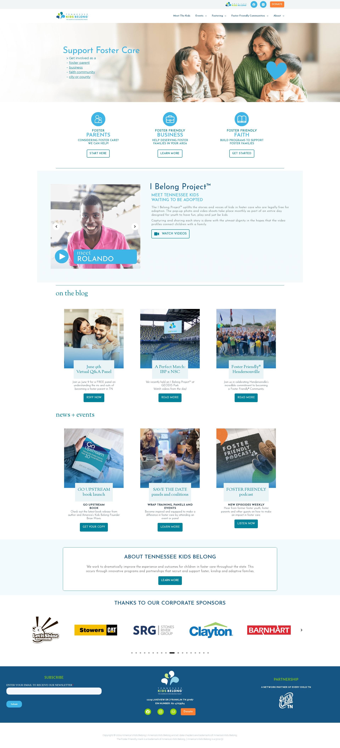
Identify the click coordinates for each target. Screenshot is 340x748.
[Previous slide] (56, 226)
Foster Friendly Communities (248, 16)
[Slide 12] (182, 653)
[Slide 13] (187, 653)
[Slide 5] (149, 653)
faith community (82, 72)
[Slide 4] (145, 653)
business (76, 67)
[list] (96, 226)
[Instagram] (263, 4)
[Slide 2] (136, 653)
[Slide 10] (170, 653)
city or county (79, 77)
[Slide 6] (153, 653)
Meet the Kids (181, 16)
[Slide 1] (132, 653)
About (277, 16)
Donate (277, 4)
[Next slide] (134, 226)
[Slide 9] (166, 653)
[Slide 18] (208, 653)
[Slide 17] (204, 653)
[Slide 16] (199, 653)
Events (199, 16)
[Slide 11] (176, 653)
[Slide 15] (195, 653)
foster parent (79, 63)
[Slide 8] (162, 653)
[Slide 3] (140, 653)
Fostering (217, 16)
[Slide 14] (191, 653)
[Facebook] (254, 4)
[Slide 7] (157, 653)
